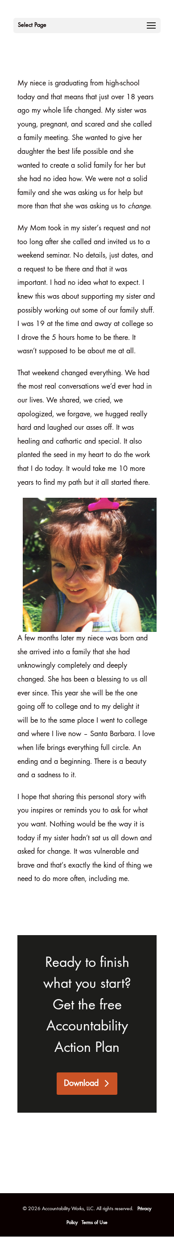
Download (81, 1083)
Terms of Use (95, 1222)
